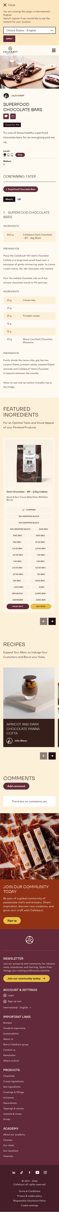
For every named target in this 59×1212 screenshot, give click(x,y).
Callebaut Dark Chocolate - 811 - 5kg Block (37, 236)
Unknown (17, 600)
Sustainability (11, 1033)
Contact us (9, 1049)
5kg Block (17, 593)
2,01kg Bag (40, 593)
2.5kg (41, 587)
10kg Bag (43, 529)
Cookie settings (29, 1205)
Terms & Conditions (29, 1191)
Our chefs (8, 1145)
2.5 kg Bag (17, 548)
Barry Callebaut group (16, 1044)
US (19, 199)
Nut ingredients (12, 1086)
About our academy (14, 1134)
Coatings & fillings (13, 1092)
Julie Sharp (17, 95)
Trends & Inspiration (14, 1028)
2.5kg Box (41, 600)
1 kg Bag (41, 555)
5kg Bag (17, 542)
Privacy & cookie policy (29, 1195)
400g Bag (40, 580)
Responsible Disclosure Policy (29, 1200)
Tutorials (8, 1156)
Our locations (10, 1150)
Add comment (16, 786)
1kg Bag (41, 574)
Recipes (7, 1022)
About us (8, 1039)
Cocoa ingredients (13, 1081)
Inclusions (8, 1097)
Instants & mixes (12, 1113)
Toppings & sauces (13, 1108)
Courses (7, 1139)
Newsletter (9, 1055)
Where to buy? (11, 1060)
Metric (9, 199)
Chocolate (9, 1075)
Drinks (6, 1119)
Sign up (12, 920)
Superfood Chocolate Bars (21, 189)
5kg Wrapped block (29, 516)
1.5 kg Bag (40, 542)
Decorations (10, 1103)
